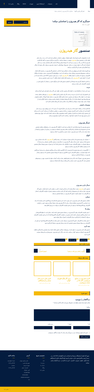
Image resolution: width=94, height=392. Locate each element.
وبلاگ (88, 285)
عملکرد (84, 42)
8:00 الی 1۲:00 (11, 367)
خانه (44, 360)
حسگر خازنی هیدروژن (82, 41)
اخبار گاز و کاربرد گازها (60, 240)
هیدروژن (74, 60)
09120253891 (25, 374)
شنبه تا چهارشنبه (11, 360)
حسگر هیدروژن (83, 38)
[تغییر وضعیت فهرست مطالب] (86, 32)
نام (89, 324)
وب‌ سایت (50, 324)
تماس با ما (42, 370)
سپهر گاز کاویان (84, 240)
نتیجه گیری (84, 45)
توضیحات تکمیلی (83, 37)
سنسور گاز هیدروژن (83, 34)
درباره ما (43, 363)
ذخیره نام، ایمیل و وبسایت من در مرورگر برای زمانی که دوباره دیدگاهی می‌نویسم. (68, 332)
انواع (85, 40)
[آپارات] (88, 367)
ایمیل (69, 324)
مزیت (85, 35)
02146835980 (27, 372)
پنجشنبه (13, 365)
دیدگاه (88, 307)
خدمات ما (42, 365)
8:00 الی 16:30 (12, 363)
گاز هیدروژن (68, 50)
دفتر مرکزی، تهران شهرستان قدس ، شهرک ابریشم (25, 363)
